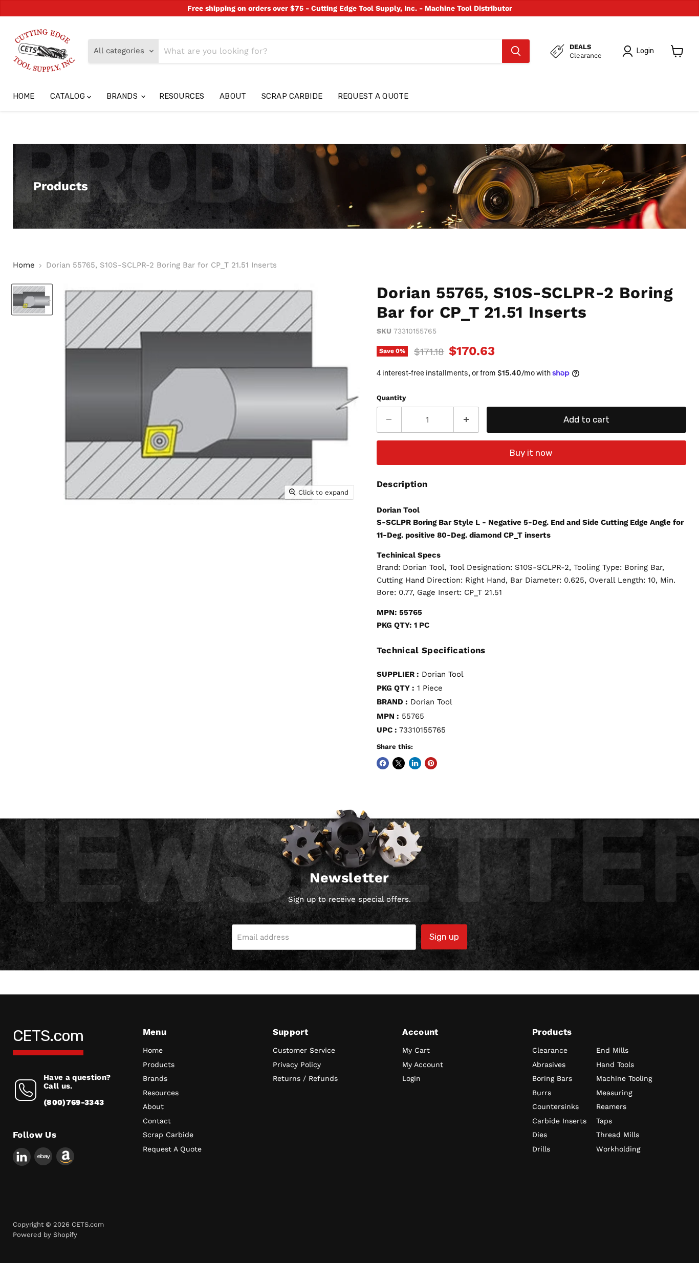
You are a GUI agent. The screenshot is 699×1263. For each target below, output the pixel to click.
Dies (539, 1135)
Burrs (541, 1093)
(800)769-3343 (73, 1102)
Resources (181, 96)
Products (158, 1064)
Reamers (611, 1106)
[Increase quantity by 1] (466, 420)
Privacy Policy (297, 1064)
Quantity (391, 398)
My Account (422, 1064)
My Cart (416, 1050)
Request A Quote (373, 96)
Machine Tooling (624, 1078)
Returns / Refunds (305, 1078)
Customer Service (304, 1050)
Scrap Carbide (291, 96)
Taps (604, 1121)
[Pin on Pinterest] (431, 763)
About (233, 96)
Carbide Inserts (559, 1121)
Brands (123, 96)
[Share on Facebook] (383, 763)
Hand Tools (615, 1064)
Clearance (549, 1050)
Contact (157, 1121)
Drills (541, 1149)
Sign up (444, 937)
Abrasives (548, 1064)
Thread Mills (617, 1135)
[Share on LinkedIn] (415, 763)
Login (411, 1078)
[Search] (516, 51)
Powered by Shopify (45, 1234)
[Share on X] (398, 763)
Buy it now (531, 453)
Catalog (68, 96)
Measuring (614, 1093)
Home (24, 96)
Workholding (618, 1149)
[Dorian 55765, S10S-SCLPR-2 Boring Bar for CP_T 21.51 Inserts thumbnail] (32, 299)
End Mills (612, 1050)
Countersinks (555, 1106)
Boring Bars (552, 1078)
